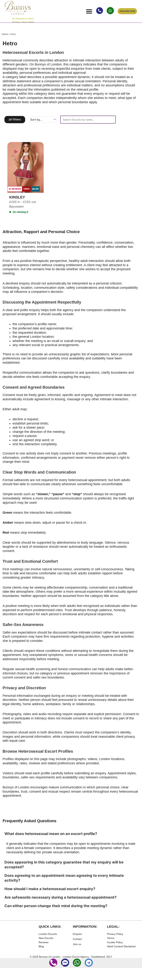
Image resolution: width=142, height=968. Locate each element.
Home (5, 34)
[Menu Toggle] (89, 11)
